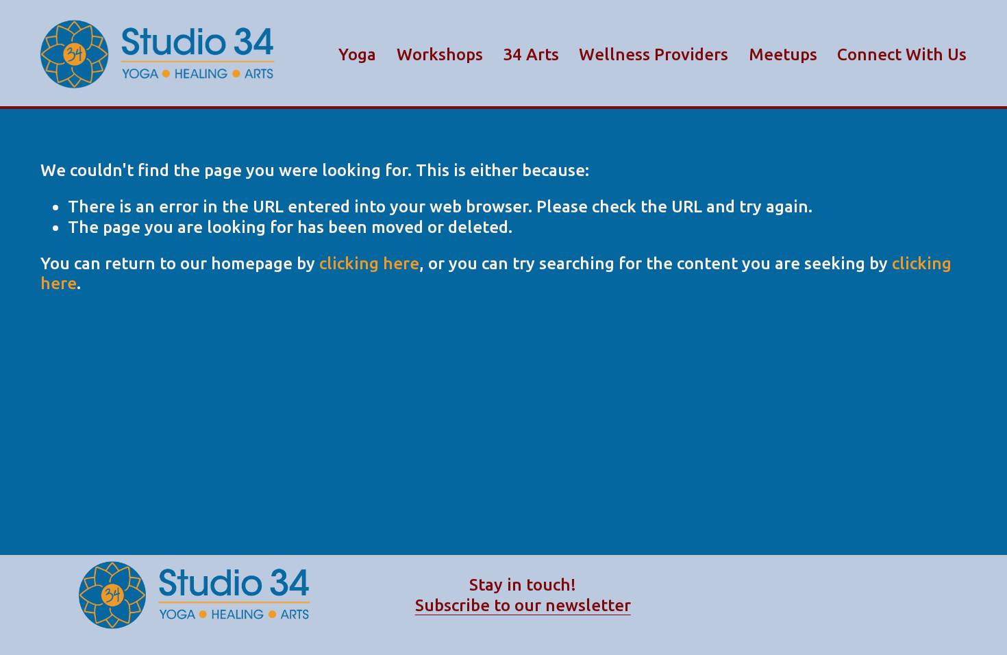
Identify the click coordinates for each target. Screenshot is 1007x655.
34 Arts (531, 54)
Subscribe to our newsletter (523, 605)
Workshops (440, 54)
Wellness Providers (653, 54)
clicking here (369, 263)
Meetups (783, 54)
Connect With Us (902, 54)
